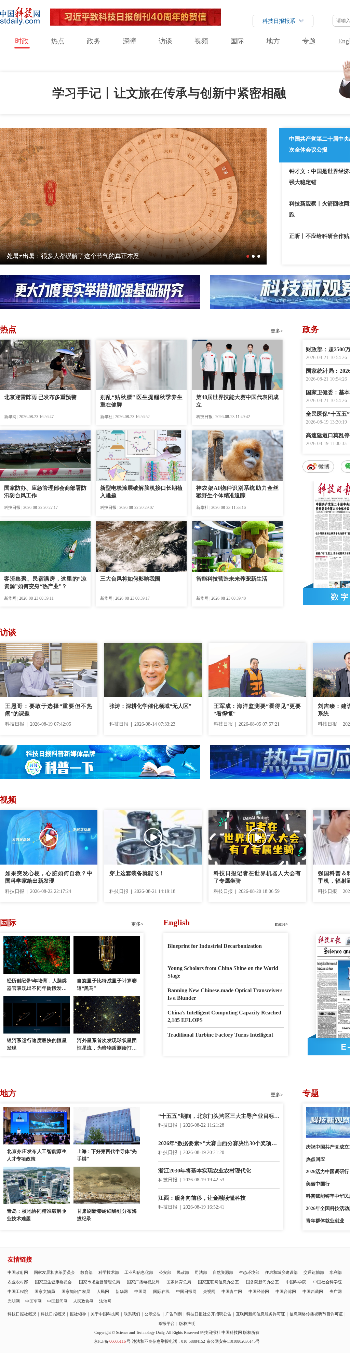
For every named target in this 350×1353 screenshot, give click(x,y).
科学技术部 (108, 1272)
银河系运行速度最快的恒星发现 (37, 1044)
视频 (201, 41)
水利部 (335, 1272)
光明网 (14, 1301)
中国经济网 (258, 1291)
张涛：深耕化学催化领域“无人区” (150, 706)
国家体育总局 (178, 1282)
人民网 (103, 1291)
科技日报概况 (53, 1314)
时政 (22, 41)
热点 (58, 41)
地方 (273, 41)
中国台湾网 (285, 1291)
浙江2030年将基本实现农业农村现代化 (204, 1170)
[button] (247, 256)
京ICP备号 (112, 1341)
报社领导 (78, 1314)
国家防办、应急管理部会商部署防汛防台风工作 (45, 491)
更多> (277, 330)
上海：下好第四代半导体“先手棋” (107, 1155)
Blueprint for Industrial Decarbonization (214, 946)
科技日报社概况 (22, 1314)
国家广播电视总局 (143, 1282)
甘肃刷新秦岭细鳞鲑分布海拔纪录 (107, 1215)
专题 (309, 41)
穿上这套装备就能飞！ (136, 873)
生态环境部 (249, 1272)
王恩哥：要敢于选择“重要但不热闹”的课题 (48, 709)
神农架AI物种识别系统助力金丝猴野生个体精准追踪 (237, 491)
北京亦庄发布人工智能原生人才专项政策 (37, 1155)
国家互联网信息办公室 (218, 1282)
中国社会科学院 (327, 1282)
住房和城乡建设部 (281, 1272)
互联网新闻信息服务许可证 (260, 1314)
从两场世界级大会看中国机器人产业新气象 (65, 256)
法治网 (105, 1301)
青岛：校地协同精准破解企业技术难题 (37, 1215)
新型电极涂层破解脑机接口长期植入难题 (141, 491)
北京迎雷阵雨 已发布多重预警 (40, 397)
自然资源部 (223, 1272)
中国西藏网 (312, 1291)
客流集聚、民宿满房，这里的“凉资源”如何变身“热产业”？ (45, 582)
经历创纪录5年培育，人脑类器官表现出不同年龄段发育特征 (37, 985)
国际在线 (161, 1291)
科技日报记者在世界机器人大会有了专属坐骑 (257, 877)
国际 (237, 41)
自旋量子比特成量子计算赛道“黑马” (107, 984)
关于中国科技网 (105, 1314)
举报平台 (166, 1323)
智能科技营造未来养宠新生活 (231, 579)
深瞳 (129, 41)
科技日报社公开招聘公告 (208, 1314)
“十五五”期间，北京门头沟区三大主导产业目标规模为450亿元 (219, 1116)
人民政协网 (83, 1301)
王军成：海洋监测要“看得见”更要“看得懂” (257, 709)
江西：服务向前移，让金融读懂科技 (202, 1198)
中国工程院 (18, 1291)
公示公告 (153, 1314)
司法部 (201, 1272)
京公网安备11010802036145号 (233, 1341)
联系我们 (132, 1314)
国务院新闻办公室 (262, 1282)
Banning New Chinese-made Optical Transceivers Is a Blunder (224, 994)
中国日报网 (186, 1291)
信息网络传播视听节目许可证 (316, 1314)
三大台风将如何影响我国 (130, 579)
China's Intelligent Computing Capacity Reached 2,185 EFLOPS (224, 1016)
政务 (93, 41)
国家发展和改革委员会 (54, 1272)
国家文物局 (45, 1291)
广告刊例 (173, 1314)
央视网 (209, 1291)
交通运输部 (314, 1272)
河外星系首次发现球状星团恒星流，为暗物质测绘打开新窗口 (107, 1045)
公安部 (165, 1272)
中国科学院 (296, 1282)
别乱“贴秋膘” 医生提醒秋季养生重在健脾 (141, 401)
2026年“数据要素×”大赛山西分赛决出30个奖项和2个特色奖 (219, 1144)
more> (281, 924)
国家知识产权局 (76, 1291)
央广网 (335, 1291)
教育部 (86, 1272)
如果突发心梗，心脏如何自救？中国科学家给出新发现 (48, 877)
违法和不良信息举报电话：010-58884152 (168, 1341)
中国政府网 (18, 1272)
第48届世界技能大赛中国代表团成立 (237, 401)
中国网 (140, 1291)
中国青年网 (231, 1291)
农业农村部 (18, 1282)
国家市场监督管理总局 (99, 1282)
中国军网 (33, 1301)
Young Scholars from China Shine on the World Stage (222, 972)
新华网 (122, 1291)
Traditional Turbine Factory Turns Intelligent (220, 1035)
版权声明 (187, 1323)
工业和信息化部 (138, 1272)
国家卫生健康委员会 (53, 1282)
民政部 (183, 1272)
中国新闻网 (57, 1301)
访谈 (165, 41)
